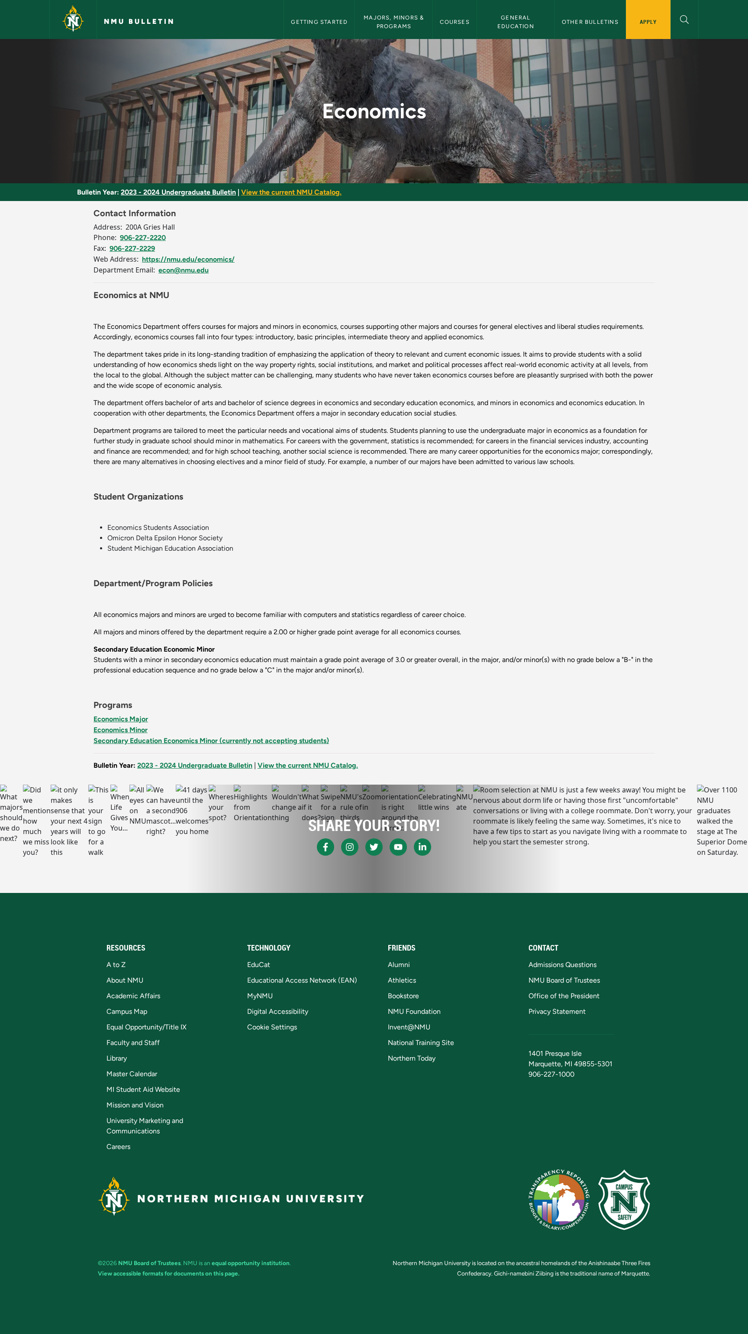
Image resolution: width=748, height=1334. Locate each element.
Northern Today (411, 1058)
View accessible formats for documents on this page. (168, 1273)
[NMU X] (374, 847)
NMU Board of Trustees (564, 980)
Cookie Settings (272, 1027)
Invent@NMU (409, 1027)
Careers (118, 1147)
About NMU (124, 980)
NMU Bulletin (139, 21)
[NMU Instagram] (349, 847)
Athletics (402, 980)
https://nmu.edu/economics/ (188, 259)
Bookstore (403, 996)
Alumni (399, 965)
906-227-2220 (143, 238)
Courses (454, 22)
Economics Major (121, 719)
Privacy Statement (557, 1011)
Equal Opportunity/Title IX (146, 1027)
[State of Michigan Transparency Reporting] (559, 1199)
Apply (648, 22)
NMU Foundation (414, 1011)
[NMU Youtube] (398, 847)
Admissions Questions (562, 965)
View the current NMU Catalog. (291, 192)
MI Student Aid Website (143, 1089)
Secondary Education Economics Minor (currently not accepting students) (211, 741)
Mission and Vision (135, 1105)
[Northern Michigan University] (73, 19)
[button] (684, 18)
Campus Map (126, 1011)
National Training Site (421, 1043)
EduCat (258, 965)
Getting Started (319, 22)
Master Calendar (131, 1074)
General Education (515, 21)
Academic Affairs (133, 996)
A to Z (116, 965)
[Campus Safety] (624, 1199)
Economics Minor (121, 730)
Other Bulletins (590, 22)
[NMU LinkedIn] (422, 847)
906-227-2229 (132, 248)
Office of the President (564, 996)
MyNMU (260, 996)
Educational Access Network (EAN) (302, 980)
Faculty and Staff (133, 1043)
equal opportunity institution (251, 1262)
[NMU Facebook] (325, 847)
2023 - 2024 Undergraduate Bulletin (178, 192)
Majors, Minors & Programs (395, 21)
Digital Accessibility (277, 1011)
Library (116, 1058)
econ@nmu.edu (183, 270)
